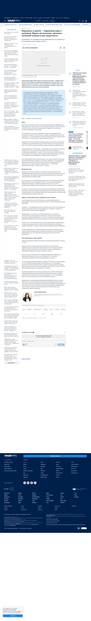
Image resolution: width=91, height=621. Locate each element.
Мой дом (43, 470)
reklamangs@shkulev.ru (50, 515)
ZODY (57, 17)
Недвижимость (8, 17)
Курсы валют (47, 17)
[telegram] (24, 483)
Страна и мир (74, 466)
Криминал (43, 464)
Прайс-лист (7, 464)
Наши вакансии (8, 468)
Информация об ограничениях (52, 519)
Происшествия (59, 468)
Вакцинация (63, 309)
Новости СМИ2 (26, 358)
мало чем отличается (29, 100)
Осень (51, 309)
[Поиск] (79, 21)
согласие (7, 612)
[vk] (28, 483)
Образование (44, 477)
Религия (58, 475)
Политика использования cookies (52, 520)
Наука (42, 472)
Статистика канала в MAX (10, 470)
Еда (24, 472)
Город (24, 468)
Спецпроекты (74, 472)
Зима (42, 462)
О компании (7, 466)
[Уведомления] (82, 21)
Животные (26, 475)
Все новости (11, 29)
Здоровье (25, 477)
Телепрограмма (28, 17)
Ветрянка (29, 309)
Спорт (72, 462)
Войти (26, 345)
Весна (24, 466)
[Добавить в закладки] (60, 47)
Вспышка (45, 309)
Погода (22, 17)
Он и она (58, 462)
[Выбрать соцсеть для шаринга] (64, 47)
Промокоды (66, 17)
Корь (24, 309)
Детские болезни (37, 309)
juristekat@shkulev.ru (35, 524)
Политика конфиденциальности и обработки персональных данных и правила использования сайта (65, 524)
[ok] (35, 483)
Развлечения (59, 472)
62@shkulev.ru (18, 523)
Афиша (35, 17)
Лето (42, 468)
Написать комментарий (31, 47)
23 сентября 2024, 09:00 (26, 44)
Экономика (73, 470)
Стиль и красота (75, 464)
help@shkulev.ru (13, 525)
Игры (60, 17)
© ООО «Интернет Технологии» (25, 528)
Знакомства (16, 17)
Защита (56, 309)
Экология (73, 468)
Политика (58, 466)
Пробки (53, 17)
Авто (24, 462)
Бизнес (25, 464)
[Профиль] (86, 21)
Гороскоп (40, 17)
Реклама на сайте (8, 462)
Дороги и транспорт (28, 470)
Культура (43, 466)
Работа (57, 470)
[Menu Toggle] (5, 21)
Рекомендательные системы (51, 522)
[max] (31, 483)
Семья (57, 477)
